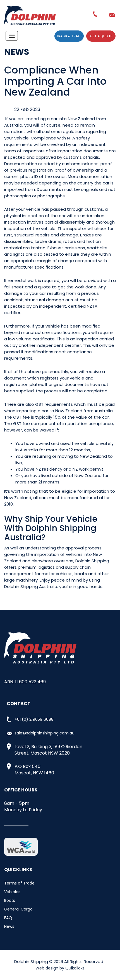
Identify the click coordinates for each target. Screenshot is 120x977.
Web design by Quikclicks (60, 968)
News (9, 926)
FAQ (8, 918)
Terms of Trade (19, 883)
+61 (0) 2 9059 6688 (95, 15)
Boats (9, 900)
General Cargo (18, 909)
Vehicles (12, 892)
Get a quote (101, 36)
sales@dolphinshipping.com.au (113, 15)
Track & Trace (69, 36)
